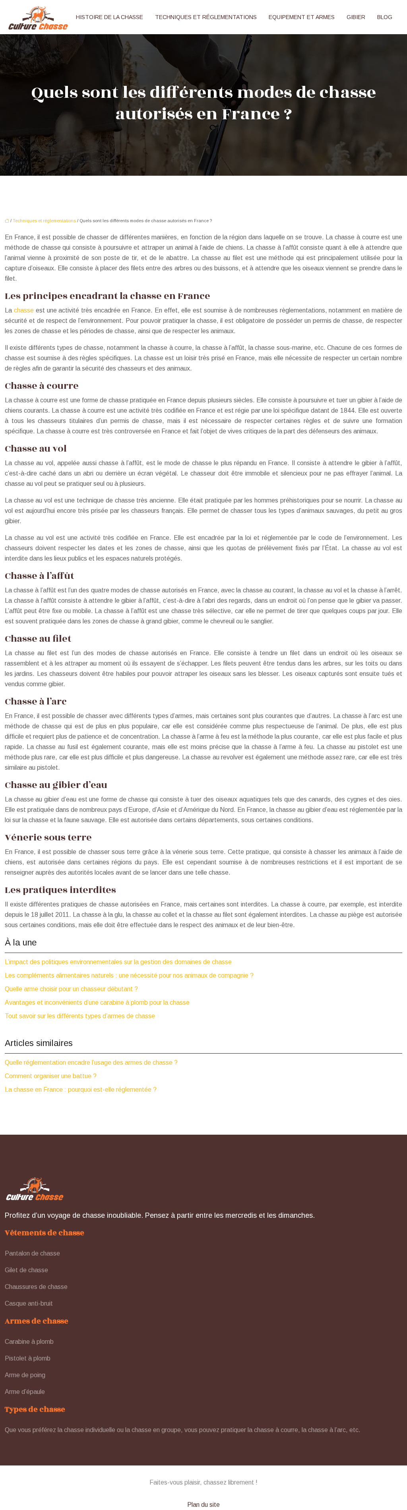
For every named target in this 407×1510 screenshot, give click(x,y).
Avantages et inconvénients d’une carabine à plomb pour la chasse (97, 1002)
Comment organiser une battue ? (51, 1076)
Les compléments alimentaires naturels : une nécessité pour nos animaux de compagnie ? (129, 975)
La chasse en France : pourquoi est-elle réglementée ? (81, 1089)
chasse (24, 310)
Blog (384, 17)
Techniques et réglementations (206, 17)
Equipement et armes (302, 17)
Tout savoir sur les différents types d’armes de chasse (80, 1016)
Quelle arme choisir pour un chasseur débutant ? (71, 989)
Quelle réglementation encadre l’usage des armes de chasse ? (91, 1062)
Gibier (356, 17)
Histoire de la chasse (109, 17)
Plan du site (203, 1504)
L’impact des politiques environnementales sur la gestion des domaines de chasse (118, 962)
